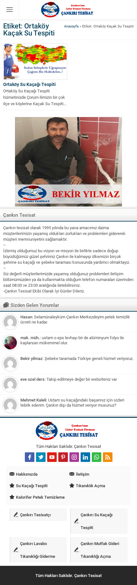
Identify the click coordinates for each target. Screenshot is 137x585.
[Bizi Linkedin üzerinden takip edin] (85, 457)
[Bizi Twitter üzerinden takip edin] (41, 457)
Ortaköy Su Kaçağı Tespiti (29, 84)
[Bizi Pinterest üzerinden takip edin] (63, 457)
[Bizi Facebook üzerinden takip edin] (29, 457)
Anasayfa (71, 26)
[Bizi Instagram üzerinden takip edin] (74, 457)
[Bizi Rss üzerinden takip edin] (107, 457)
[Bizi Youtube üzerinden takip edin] (52, 457)
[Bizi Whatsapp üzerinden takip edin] (96, 457)
